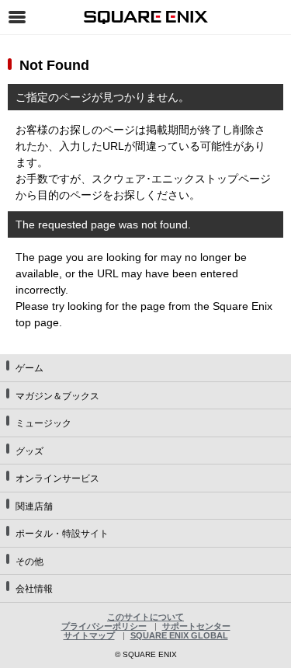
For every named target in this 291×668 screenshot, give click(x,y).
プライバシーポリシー (104, 626)
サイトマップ (89, 635)
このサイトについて (145, 616)
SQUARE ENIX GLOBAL (179, 635)
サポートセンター (196, 626)
